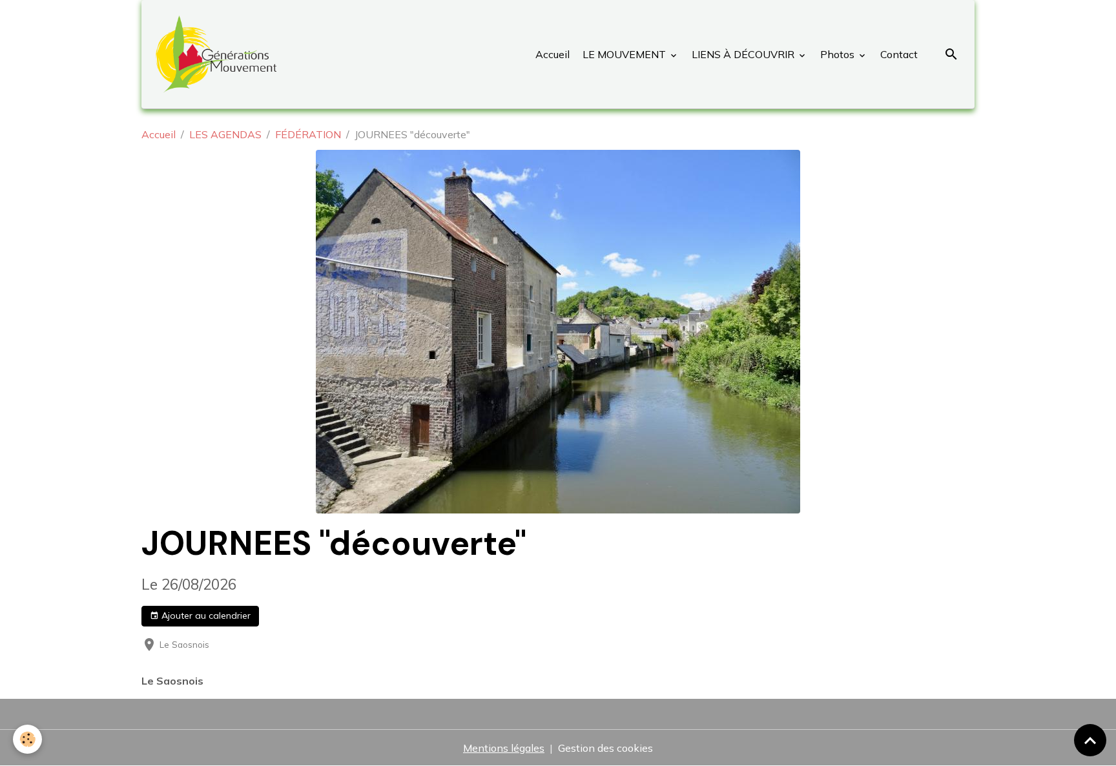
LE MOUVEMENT (624, 54)
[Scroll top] (1090, 740)
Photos (837, 54)
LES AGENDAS (225, 134)
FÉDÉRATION (308, 134)
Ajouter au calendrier (205, 615)
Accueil (552, 54)
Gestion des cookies (605, 747)
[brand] (218, 54)
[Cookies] (27, 739)
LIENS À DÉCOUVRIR (743, 54)
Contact (898, 54)
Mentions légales (503, 747)
